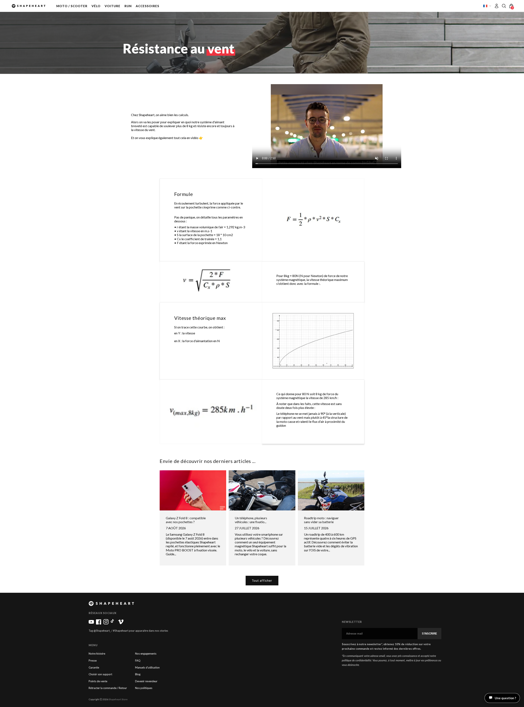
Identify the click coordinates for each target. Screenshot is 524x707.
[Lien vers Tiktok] (113, 623)
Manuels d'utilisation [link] (147, 667)
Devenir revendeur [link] (146, 681)
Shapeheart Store (118, 699)
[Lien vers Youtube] (91, 623)
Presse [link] (93, 660)
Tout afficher (262, 580)
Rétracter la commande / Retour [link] (108, 688)
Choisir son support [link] (100, 674)
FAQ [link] (137, 660)
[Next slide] (394, 126)
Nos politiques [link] (143, 688)
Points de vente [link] (98, 681)
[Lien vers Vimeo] (120, 623)
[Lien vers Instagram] (106, 623)
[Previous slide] (258, 126)
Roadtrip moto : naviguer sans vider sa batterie (321, 520)
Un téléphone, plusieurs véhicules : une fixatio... (251, 520)
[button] (71, 6)
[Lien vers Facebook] (98, 623)
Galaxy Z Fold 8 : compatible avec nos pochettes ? (186, 520)
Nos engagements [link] (145, 653)
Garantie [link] (94, 667)
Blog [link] (137, 674)
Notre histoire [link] (97, 653)
